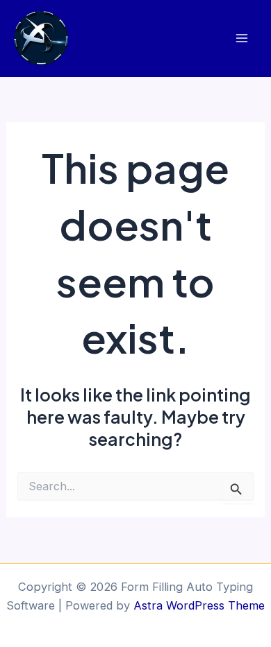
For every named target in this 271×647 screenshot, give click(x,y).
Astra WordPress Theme (199, 605)
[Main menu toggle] (241, 38)
